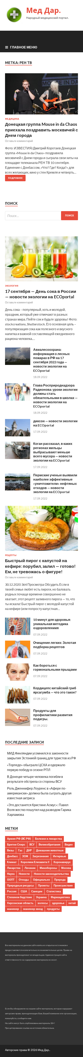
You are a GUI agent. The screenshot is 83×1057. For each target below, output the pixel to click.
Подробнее (15, 178)
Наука (11, 873)
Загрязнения (40, 856)
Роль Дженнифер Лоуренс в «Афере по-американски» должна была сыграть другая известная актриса (39, 793)
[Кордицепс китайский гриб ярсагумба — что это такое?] (17, 702)
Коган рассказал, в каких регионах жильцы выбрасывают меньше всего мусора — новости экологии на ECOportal (52, 452)
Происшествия (63, 885)
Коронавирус (62, 862)
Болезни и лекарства (48, 838)
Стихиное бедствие (19, 897)
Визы (10, 850)
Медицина (12, 119)
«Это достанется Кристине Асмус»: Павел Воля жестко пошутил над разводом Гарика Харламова (39, 809)
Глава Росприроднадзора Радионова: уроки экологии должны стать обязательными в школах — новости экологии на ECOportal (55, 395)
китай (72, 903)
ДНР (29, 850)
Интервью (59, 856)
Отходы (24, 879)
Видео (69, 844)
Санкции (36, 891)
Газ (20, 850)
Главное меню (23, 47)
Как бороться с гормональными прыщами (55, 667)
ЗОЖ (25, 856)
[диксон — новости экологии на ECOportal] (17, 435)
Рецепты (11, 555)
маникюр (13, 908)
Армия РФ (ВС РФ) (19, 838)
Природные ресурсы (20, 885)
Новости (24, 873)
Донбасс (12, 856)
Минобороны (48, 867)
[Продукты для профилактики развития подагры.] (17, 725)
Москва (66, 867)
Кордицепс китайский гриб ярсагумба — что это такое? (55, 690)
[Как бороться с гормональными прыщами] (17, 679)
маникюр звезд (33, 908)
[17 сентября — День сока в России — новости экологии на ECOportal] (41, 282)
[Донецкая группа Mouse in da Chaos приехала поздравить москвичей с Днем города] (41, 95)
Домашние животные (49, 850)
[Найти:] (41, 215)
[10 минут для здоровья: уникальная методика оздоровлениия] (17, 634)
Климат (12, 862)
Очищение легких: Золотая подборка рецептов (54, 645)
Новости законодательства (51, 873)
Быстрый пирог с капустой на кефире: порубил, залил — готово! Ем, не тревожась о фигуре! (40, 566)
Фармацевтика (60, 897)
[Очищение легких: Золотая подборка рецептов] (17, 657)
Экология (11, 286)
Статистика (54, 891)
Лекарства (13, 867)
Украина (41, 897)
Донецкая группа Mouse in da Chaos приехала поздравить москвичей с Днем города (41, 130)
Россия (12, 891)
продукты (53, 908)
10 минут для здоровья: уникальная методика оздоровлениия (52, 624)
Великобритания (49, 844)
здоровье (58, 903)
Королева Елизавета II (35, 862)
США (24, 891)
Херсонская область (20, 903)
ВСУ (31, 844)
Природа (59, 879)
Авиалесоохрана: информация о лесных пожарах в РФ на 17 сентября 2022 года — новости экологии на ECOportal (51, 360)
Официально (41, 879)
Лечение (30, 867)
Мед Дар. (43, 10)
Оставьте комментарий (19, 140)
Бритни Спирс (16, 844)
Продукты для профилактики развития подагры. (52, 715)
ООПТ (11, 879)
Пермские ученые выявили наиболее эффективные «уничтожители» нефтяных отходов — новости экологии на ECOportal (55, 483)
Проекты (43, 885)
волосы (43, 903)
